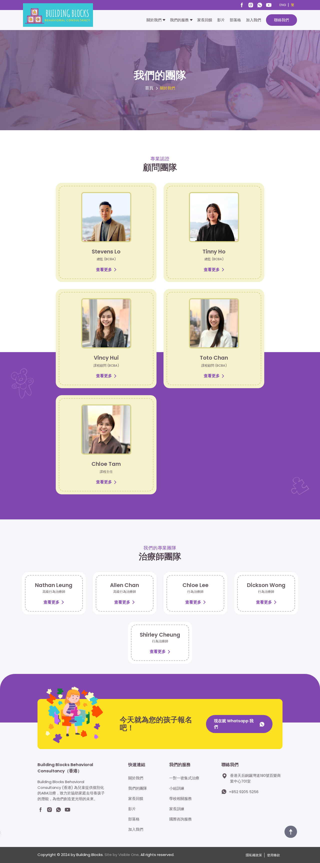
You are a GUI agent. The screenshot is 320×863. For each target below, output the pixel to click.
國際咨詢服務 (180, 819)
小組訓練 (176, 788)
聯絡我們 (281, 20)
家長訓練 (176, 808)
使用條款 (273, 855)
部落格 (235, 20)
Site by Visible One (121, 854)
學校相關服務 (180, 798)
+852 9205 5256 (243, 791)
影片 (221, 20)
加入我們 (253, 20)
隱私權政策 (254, 855)
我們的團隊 (137, 788)
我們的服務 (179, 20)
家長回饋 (204, 20)
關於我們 (154, 20)
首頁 (149, 88)
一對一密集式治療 (184, 778)
